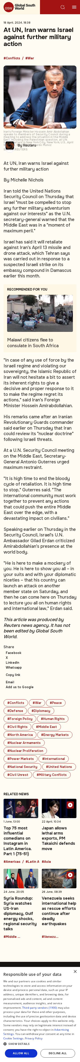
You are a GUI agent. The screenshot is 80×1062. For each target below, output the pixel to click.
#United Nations (59, 767)
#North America (20, 735)
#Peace (56, 703)
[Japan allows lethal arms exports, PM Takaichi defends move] (59, 831)
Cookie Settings (13, 1038)
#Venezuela (51, 937)
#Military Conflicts (52, 775)
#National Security (22, 767)
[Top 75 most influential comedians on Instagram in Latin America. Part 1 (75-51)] (21, 831)
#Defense (15, 711)
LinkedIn (12, 663)
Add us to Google (20, 687)
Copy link (13, 675)
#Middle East (46, 727)
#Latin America (34, 862)
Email (10, 682)
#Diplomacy (41, 711)
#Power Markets (20, 759)
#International (53, 759)
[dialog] (40, 1014)
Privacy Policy (33, 1038)
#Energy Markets (55, 735)
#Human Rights (53, 719)
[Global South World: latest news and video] (20, 7)
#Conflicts (12, 58)
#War (29, 58)
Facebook (13, 653)
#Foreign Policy (19, 719)
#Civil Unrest (17, 775)
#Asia (46, 862)
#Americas (12, 862)
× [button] (75, 971)
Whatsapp (14, 667)
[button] (40, 1044)
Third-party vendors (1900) (39, 1008)
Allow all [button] (21, 1053)
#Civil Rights (17, 727)
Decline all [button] (58, 1053)
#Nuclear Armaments (24, 743)
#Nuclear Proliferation (25, 751)
